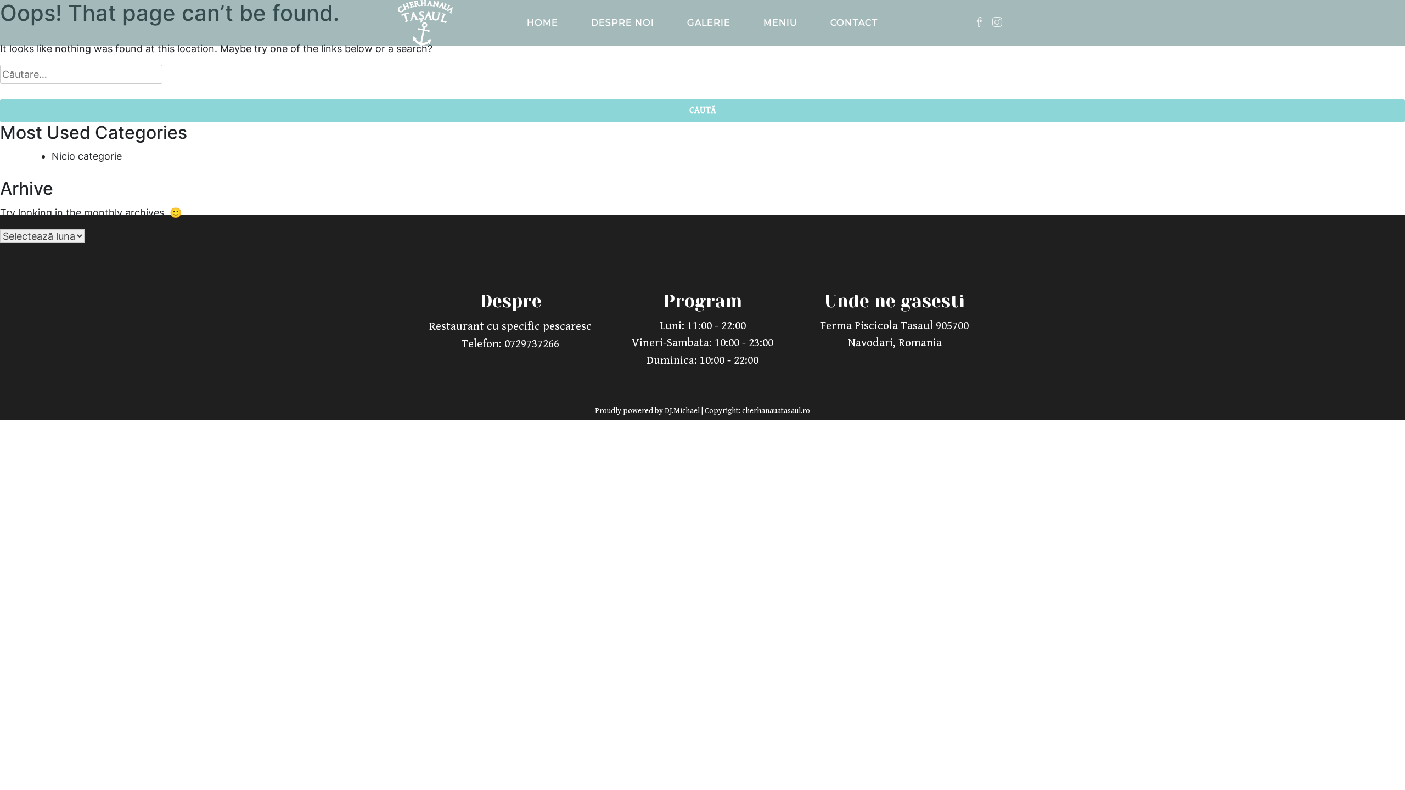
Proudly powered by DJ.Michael (648, 411)
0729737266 (531, 344)
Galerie (708, 23)
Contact (854, 23)
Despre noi (622, 23)
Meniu (780, 23)
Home (542, 23)
